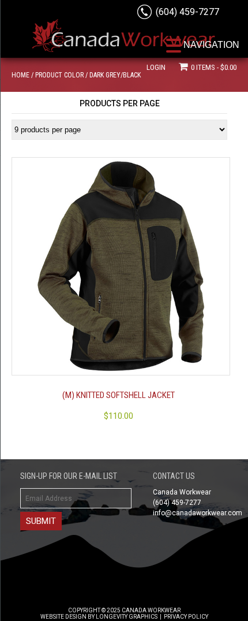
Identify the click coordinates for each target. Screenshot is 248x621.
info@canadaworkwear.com (197, 513)
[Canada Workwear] (124, 41)
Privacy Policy (186, 616)
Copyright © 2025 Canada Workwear (124, 610)
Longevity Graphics (126, 616)
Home (20, 75)
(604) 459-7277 (187, 11)
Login (156, 67)
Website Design (63, 616)
